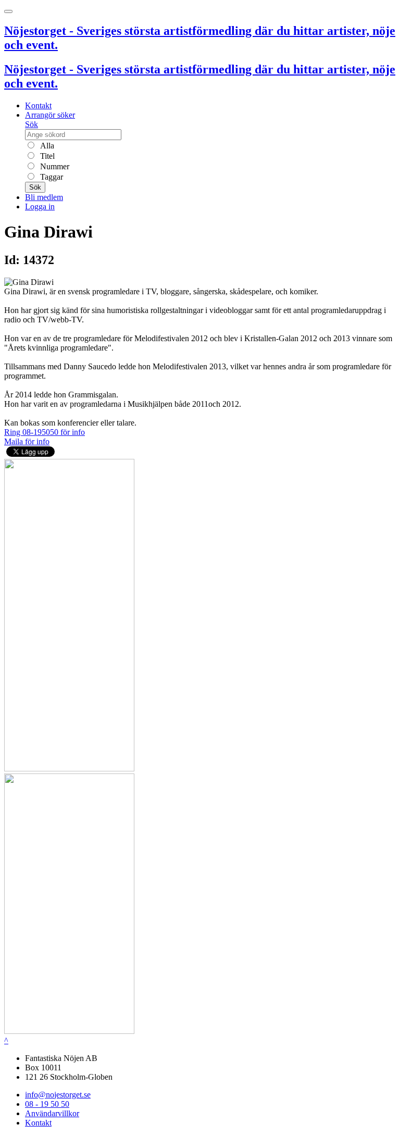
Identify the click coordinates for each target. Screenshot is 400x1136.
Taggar (50, 176)
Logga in (40, 206)
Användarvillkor (52, 1113)
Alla (46, 145)
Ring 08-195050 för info (44, 432)
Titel (46, 156)
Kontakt (38, 105)
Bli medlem (44, 197)
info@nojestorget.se (58, 1094)
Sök (31, 124)
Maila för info (26, 441)
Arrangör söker (50, 114)
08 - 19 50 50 (47, 1104)
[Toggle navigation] (8, 11)
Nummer (53, 166)
